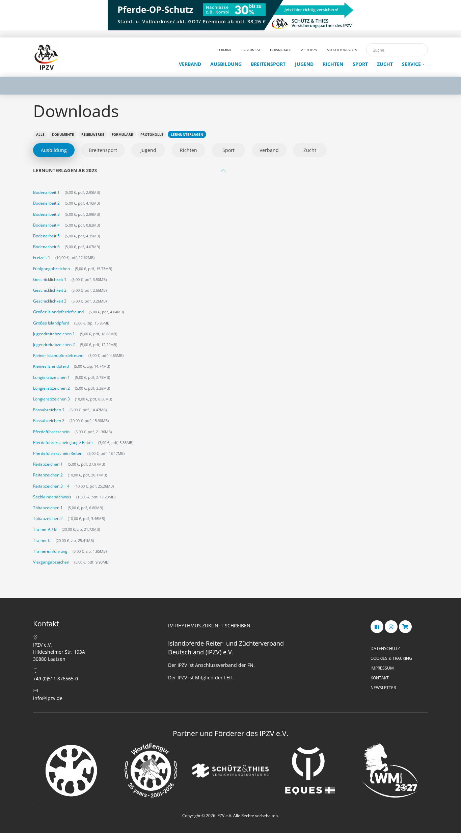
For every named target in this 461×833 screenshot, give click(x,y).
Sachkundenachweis (52, 497)
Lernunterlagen (187, 134)
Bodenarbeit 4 (46, 225)
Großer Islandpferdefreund (58, 312)
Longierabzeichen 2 (51, 388)
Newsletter (383, 688)
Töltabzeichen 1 (48, 508)
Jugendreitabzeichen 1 (54, 334)
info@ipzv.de (47, 698)
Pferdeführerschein (51, 432)
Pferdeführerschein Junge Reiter (63, 442)
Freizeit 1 (41, 257)
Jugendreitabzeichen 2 (54, 344)
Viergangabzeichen (51, 562)
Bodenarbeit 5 (46, 236)
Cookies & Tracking (391, 658)
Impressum (382, 668)
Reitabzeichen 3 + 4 (51, 486)
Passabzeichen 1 (48, 410)
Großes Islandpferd (51, 323)
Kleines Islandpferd (51, 366)
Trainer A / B (45, 529)
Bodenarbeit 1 (46, 192)
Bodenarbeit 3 (46, 214)
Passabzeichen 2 (48, 420)
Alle (40, 134)
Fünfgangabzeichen (51, 268)
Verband (269, 150)
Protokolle (151, 134)
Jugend (148, 150)
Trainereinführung (50, 551)
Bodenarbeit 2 (46, 203)
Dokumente (63, 134)
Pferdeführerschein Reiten (57, 453)
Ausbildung (54, 150)
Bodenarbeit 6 (46, 247)
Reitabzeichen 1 (48, 464)
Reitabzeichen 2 (48, 475)
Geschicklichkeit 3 (49, 301)
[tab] (129, 172)
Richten (188, 150)
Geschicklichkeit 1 (49, 279)
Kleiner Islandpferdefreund (58, 355)
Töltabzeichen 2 (48, 518)
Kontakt (380, 678)
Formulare (122, 134)
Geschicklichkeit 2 (49, 290)
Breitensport (103, 150)
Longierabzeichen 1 (51, 377)
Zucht (309, 150)
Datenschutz (385, 648)
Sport (228, 150)
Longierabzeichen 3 (51, 399)
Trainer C (42, 540)
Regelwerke (92, 134)
